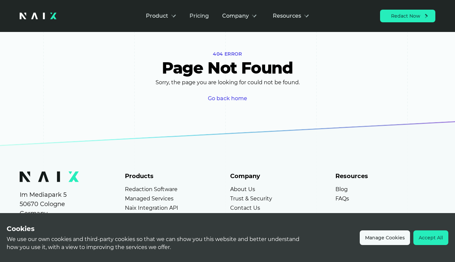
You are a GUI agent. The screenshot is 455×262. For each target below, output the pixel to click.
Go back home (227, 98)
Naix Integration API (151, 208)
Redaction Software (151, 189)
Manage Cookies (385, 238)
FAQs (342, 198)
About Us (242, 189)
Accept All (431, 238)
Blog (341, 189)
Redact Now (405, 16)
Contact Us (245, 208)
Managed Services (149, 198)
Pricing (199, 16)
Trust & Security (251, 198)
